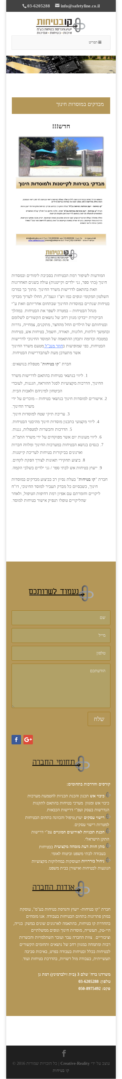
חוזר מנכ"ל (54, 346)
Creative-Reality (75, 1063)
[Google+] (28, 739)
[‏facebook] (16, 739)
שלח (99, 719)
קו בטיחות (61, 1070)
